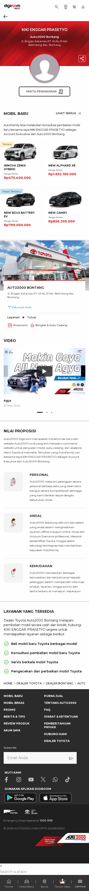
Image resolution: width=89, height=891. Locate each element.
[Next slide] (83, 371)
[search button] (56, 7)
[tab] (40, 412)
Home (9, 886)
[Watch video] (44, 371)
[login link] (83, 7)
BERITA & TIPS (14, 716)
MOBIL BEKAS (14, 703)
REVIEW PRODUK (16, 723)
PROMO (10, 709)
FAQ (47, 709)
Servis (44, 886)
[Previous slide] (6, 371)
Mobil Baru (26, 886)
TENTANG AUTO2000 (60, 703)
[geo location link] (65, 7)
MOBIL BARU (13, 696)
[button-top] (80, 874)
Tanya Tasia (62, 886)
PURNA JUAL (53, 696)
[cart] (74, 7)
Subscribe (10, 747)
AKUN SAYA (12, 730)
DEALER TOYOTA (57, 741)
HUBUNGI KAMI (55, 734)
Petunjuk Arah (21, 307)
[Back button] (5, 16)
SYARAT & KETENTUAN (61, 716)
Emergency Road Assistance (28, 820)
